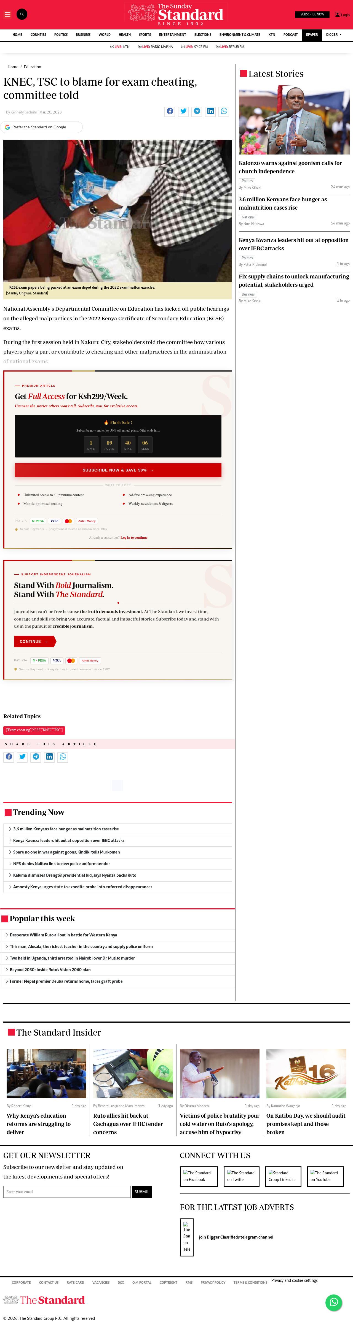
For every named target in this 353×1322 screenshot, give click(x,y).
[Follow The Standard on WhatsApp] (333, 1302)
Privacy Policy (213, 1283)
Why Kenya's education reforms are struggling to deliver (39, 1123)
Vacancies (100, 1283)
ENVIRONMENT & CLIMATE (240, 35)
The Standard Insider (58, 1032)
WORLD (105, 35)
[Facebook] (202, 1176)
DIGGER (332, 35)
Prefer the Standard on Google (39, 127)
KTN (272, 35)
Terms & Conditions (250, 1283)
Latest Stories (276, 73)
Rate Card (75, 1283)
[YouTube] (328, 1176)
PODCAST (291, 35)
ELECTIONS (202, 35)
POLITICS (61, 35)
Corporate (21, 1283)
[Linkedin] (286, 1176)
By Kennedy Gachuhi (22, 113)
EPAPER (312, 35)
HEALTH (125, 35)
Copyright (168, 1283)
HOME (17, 35)
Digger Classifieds (223, 1237)
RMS (189, 1283)
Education (32, 67)
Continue (34, 641)
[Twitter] (244, 1176)
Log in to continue (134, 537)
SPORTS (145, 35)
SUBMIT (142, 1192)
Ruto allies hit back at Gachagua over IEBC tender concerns (128, 1123)
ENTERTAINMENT (172, 35)
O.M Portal (141, 1283)
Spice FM (197, 47)
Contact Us (48, 1283)
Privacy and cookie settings (294, 1280)
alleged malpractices (46, 318)
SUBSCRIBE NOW (312, 14)
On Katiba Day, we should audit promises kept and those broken (306, 1123)
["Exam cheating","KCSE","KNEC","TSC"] (34, 730)
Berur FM (232, 47)
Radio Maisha (157, 47)
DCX (121, 1283)
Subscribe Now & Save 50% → (118, 470)
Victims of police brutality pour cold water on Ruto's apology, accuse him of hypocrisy (220, 1123)
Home (13, 67)
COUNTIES (38, 35)
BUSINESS (83, 35)
